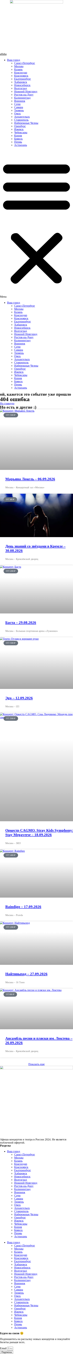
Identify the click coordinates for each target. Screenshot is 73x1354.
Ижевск (19, 129)
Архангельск (22, 116)
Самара (18, 107)
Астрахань (20, 145)
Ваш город (13, 59)
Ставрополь (21, 119)
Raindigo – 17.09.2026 (23, 907)
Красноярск (21, 75)
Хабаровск (20, 82)
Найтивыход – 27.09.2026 (26, 974)
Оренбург (20, 126)
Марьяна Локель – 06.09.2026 (30, 479)
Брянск (18, 138)
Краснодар (20, 72)
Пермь (18, 141)
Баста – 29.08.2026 (20, 622)
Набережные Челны (26, 122)
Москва (18, 66)
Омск (17, 113)
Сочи (17, 104)
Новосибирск (22, 85)
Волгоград (20, 88)
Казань (18, 69)
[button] (36, 224)
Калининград (22, 97)
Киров (18, 135)
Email (3, 1348)
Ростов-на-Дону (23, 94)
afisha (3, 54)
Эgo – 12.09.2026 (19, 698)
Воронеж (19, 100)
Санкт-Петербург (24, 63)
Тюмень (19, 110)
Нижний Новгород (25, 91)
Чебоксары (20, 132)
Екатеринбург (22, 78)
